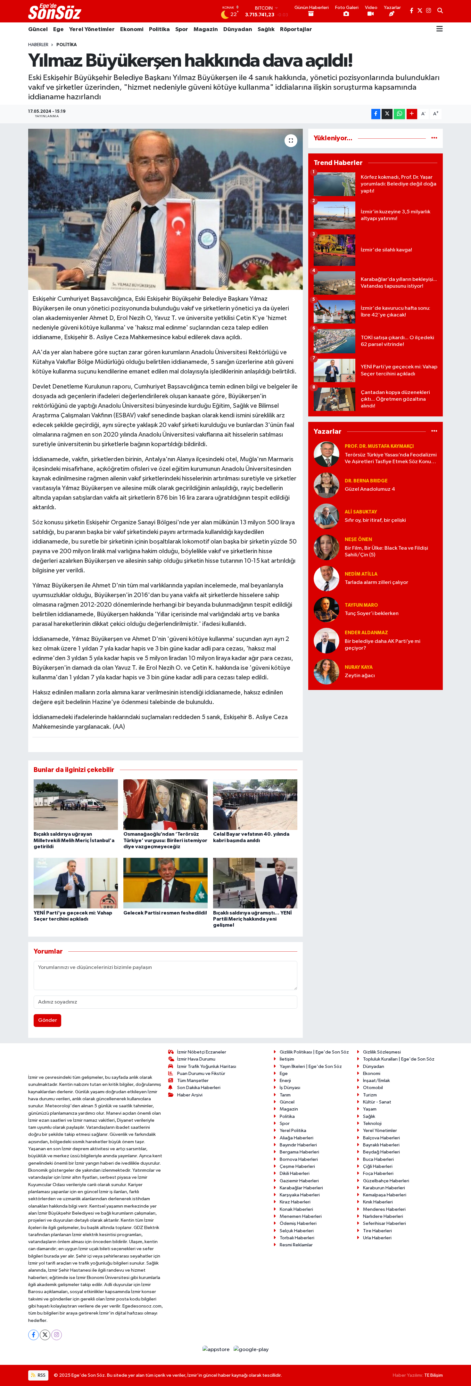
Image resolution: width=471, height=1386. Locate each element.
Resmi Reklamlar (296, 1244)
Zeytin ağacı (360, 675)
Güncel (38, 29)
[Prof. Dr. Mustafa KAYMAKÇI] (326, 454)
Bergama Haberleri (299, 1152)
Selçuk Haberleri (297, 1230)
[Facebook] (33, 1335)
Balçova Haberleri (381, 1138)
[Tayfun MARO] (326, 609)
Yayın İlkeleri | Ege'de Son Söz (311, 1066)
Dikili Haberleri (295, 1173)
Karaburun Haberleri (384, 1187)
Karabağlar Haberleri (301, 1187)
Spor (181, 29)
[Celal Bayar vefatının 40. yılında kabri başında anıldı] (255, 804)
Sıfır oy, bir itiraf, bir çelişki (375, 520)
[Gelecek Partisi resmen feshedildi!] (165, 883)
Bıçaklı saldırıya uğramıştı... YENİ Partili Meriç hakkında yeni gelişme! (252, 919)
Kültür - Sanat (377, 1102)
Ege (58, 29)
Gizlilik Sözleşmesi (382, 1052)
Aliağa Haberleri (296, 1138)
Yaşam (369, 1109)
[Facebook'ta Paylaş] (375, 114)
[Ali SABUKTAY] (326, 516)
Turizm (370, 1095)
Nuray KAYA (359, 667)
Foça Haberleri (378, 1173)
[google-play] (251, 1349)
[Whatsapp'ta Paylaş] (399, 114)
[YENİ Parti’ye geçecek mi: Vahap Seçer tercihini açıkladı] (76, 883)
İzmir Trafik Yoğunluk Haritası (206, 1066)
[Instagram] (56, 1335)
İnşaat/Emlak (376, 1080)
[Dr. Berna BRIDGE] (326, 485)
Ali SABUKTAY (361, 512)
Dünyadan (237, 29)
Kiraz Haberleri (295, 1202)
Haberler (38, 45)
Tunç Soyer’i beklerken (372, 613)
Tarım (285, 1095)
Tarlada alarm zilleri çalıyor (376, 582)
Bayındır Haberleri (298, 1145)
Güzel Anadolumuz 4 (370, 489)
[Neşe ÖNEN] (326, 547)
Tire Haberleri (377, 1230)
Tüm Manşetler (193, 1080)
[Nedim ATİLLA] (326, 578)
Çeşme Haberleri (297, 1166)
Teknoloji (372, 1123)
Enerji (285, 1080)
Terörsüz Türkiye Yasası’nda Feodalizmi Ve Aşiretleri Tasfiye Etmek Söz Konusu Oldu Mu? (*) (391, 458)
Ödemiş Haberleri (298, 1223)
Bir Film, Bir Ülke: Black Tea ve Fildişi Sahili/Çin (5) (386, 551)
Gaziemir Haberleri (299, 1180)
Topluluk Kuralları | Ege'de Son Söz (398, 1059)
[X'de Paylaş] (387, 114)
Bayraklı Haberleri (381, 1145)
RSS (41, 1375)
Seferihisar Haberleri (384, 1223)
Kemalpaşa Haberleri (384, 1195)
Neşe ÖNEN (358, 539)
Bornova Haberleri (299, 1159)
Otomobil (373, 1087)
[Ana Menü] (439, 29)
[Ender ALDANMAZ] (326, 640)
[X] (45, 1335)
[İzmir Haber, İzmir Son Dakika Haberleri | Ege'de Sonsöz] (55, 11)
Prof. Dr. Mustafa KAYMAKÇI (379, 446)
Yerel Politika (293, 1130)
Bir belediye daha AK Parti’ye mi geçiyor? (382, 645)
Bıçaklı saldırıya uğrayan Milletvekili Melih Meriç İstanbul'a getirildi (74, 840)
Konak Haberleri (296, 1209)
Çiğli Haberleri (377, 1166)
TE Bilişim (433, 1375)
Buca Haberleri (378, 1159)
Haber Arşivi (189, 1095)
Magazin (206, 29)
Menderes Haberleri (384, 1209)
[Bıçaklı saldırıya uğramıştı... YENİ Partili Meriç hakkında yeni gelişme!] (255, 883)
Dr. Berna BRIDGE (366, 481)
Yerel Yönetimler (92, 29)
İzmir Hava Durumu (196, 1059)
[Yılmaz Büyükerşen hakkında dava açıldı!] (165, 209)
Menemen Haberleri (301, 1216)
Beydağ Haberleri (381, 1152)
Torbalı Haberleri (297, 1237)
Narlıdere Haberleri (383, 1216)
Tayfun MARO (361, 605)
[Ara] (440, 11)
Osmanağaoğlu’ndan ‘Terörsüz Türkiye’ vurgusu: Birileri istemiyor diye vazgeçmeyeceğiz (165, 840)
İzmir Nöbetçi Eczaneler (201, 1052)
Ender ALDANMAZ (366, 632)
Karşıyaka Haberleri (300, 1195)
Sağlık (266, 29)
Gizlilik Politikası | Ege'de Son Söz (314, 1052)
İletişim (287, 1059)
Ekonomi (132, 29)
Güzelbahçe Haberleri (386, 1180)
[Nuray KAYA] (326, 671)
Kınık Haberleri (378, 1202)
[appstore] (216, 1349)
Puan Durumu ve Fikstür (201, 1073)
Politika (159, 29)
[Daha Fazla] (412, 114)
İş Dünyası (290, 1087)
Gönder (47, 1020)
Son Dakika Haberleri (198, 1087)
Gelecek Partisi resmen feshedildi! (165, 912)
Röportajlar (296, 29)
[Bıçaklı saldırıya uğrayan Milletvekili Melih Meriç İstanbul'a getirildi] (76, 804)
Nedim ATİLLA (361, 574)
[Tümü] (434, 138)
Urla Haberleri (377, 1237)
